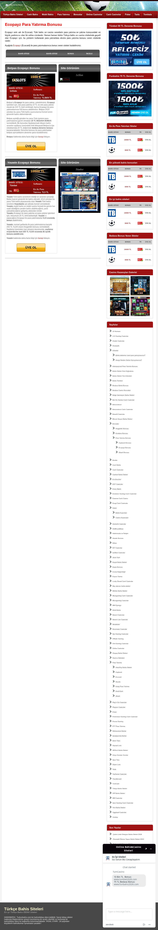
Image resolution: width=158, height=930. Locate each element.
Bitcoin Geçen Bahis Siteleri (122, 419)
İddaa (114, 543)
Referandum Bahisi (119, 731)
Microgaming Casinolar (120, 600)
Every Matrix (116, 489)
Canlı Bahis (32, 14)
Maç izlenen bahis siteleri (121, 586)
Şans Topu (116, 741)
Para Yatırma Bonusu (123, 438)
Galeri (114, 508)
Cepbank (119, 672)
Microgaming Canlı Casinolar (122, 596)
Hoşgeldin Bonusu (122, 428)
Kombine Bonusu (122, 433)
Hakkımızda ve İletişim (120, 533)
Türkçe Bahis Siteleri (13, 14)
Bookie (114, 460)
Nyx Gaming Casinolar (120, 634)
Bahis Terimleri (117, 381)
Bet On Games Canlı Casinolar (123, 400)
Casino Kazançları (122, 518)
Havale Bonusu (117, 538)
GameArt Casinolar (119, 524)
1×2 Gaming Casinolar (120, 336)
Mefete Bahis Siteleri (119, 591)
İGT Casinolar (117, 548)
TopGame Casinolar (119, 774)
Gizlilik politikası (117, 529)
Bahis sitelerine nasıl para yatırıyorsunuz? (130, 355)
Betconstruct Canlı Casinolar (122, 409)
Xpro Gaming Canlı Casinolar (122, 803)
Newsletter (116, 624)
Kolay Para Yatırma (122, 686)
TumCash (115, 784)
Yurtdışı (115, 817)
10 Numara (116, 331)
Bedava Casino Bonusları (121, 390)
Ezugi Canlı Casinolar (120, 503)
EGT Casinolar (117, 484)
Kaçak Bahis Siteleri (119, 562)
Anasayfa (115, 346)
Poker (128, 14)
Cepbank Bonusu (125, 443)
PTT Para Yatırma (118, 726)
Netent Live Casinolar (120, 619)
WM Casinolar (117, 798)
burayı (41, 137)
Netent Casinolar (118, 615)
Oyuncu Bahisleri (118, 658)
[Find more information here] (129, 885)
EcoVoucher (116, 479)
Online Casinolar (94, 14)
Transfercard (116, 779)
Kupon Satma (117, 576)
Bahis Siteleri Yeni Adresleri (122, 376)
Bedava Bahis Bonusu (120, 385)
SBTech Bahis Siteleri (120, 750)
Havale (118, 682)
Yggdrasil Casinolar (119, 812)
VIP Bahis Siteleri (118, 793)
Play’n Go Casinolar (119, 702)
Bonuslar (78, 14)
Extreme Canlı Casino (120, 498)
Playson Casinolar (118, 707)
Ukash (118, 696)
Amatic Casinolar (118, 341)
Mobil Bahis (47, 14)
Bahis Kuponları (121, 513)
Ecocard (118, 677)
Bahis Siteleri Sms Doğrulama (122, 371)
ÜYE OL (148, 140)
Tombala (147, 14)
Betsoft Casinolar (118, 414)
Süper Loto (116, 764)
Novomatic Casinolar (119, 629)
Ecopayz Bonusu (125, 448)
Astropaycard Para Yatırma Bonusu (125, 366)
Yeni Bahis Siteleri (118, 807)
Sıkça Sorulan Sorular (120, 755)
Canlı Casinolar (113, 14)
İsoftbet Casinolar (118, 553)
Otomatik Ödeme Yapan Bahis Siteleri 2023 (128, 839)
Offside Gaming (118, 639)
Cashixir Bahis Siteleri (120, 474)
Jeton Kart (116, 557)
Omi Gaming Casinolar (120, 643)
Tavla (137, 14)
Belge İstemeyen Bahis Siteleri (123, 395)
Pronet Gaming (117, 721)
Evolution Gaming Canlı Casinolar (124, 494)
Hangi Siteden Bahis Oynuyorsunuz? (129, 360)
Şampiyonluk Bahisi (119, 736)
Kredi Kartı (119, 691)
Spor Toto (115, 760)
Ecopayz (17, 45)
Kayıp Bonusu (117, 567)
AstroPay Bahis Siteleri (124, 667)
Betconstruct (116, 404)
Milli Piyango (116, 605)
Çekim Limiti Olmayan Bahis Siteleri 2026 (127, 834)
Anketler (115, 350)
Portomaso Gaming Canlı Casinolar (124, 717)
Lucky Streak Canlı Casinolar (122, 581)
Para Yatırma (63, 14)
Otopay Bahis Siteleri (119, 653)
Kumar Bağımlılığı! (119, 572)
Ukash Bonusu (124, 452)
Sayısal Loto (116, 745)
